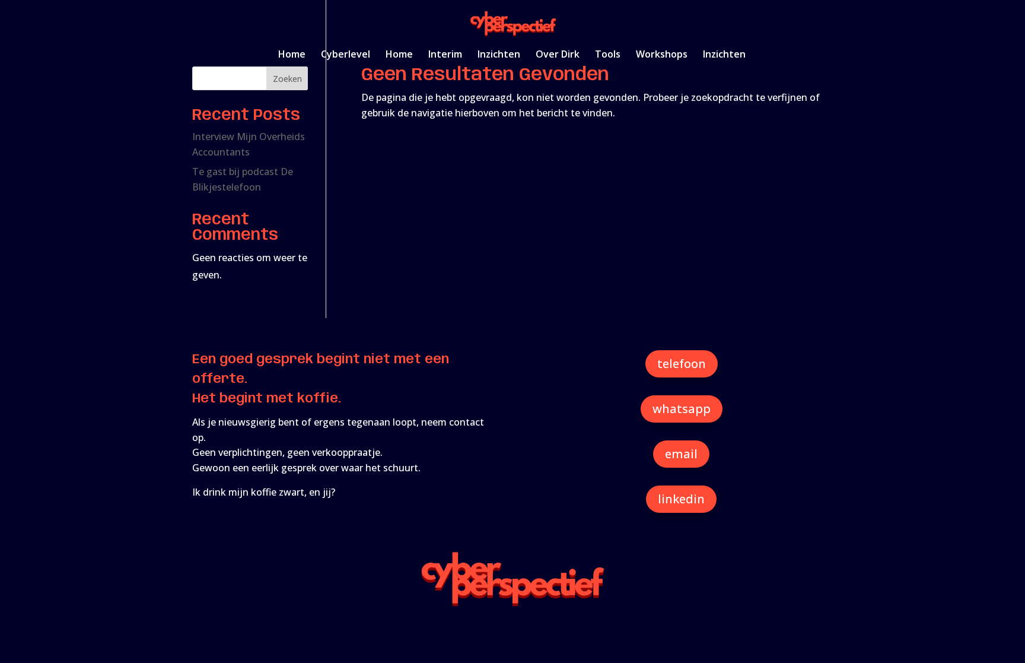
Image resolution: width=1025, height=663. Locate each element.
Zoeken (287, 78)
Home (291, 55)
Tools (607, 55)
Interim (445, 55)
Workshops (661, 55)
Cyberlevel (345, 55)
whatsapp (681, 409)
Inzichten (499, 55)
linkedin (681, 499)
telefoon (681, 364)
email (681, 454)
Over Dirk (558, 55)
